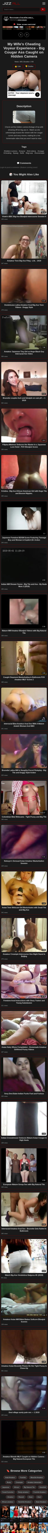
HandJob (43, 1487)
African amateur (7, 1502)
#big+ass (29, 153)
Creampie (19, 1482)
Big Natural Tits (29, 1487)
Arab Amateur (10, 1477)
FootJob (23, 1477)
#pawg (16, 153)
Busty (9, 1482)
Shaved (21, 1497)
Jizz (11, 3)
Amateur (10, 1497)
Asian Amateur (41, 1502)
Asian (31, 1497)
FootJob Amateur (39, 1492)
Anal (39, 1497)
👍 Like (18, 66)
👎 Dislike (29, 66)
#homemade (39, 153)
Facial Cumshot (7, 1492)
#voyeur (22, 151)
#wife (22, 153)
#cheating (8, 153)
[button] (43, 3)
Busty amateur (23, 1492)
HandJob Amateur (24, 1502)
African (16, 1487)
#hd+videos (32, 151)
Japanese (5, 1487)
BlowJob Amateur (37, 1477)
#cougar (41, 151)
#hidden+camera (11, 151)
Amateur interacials (34, 1482)
